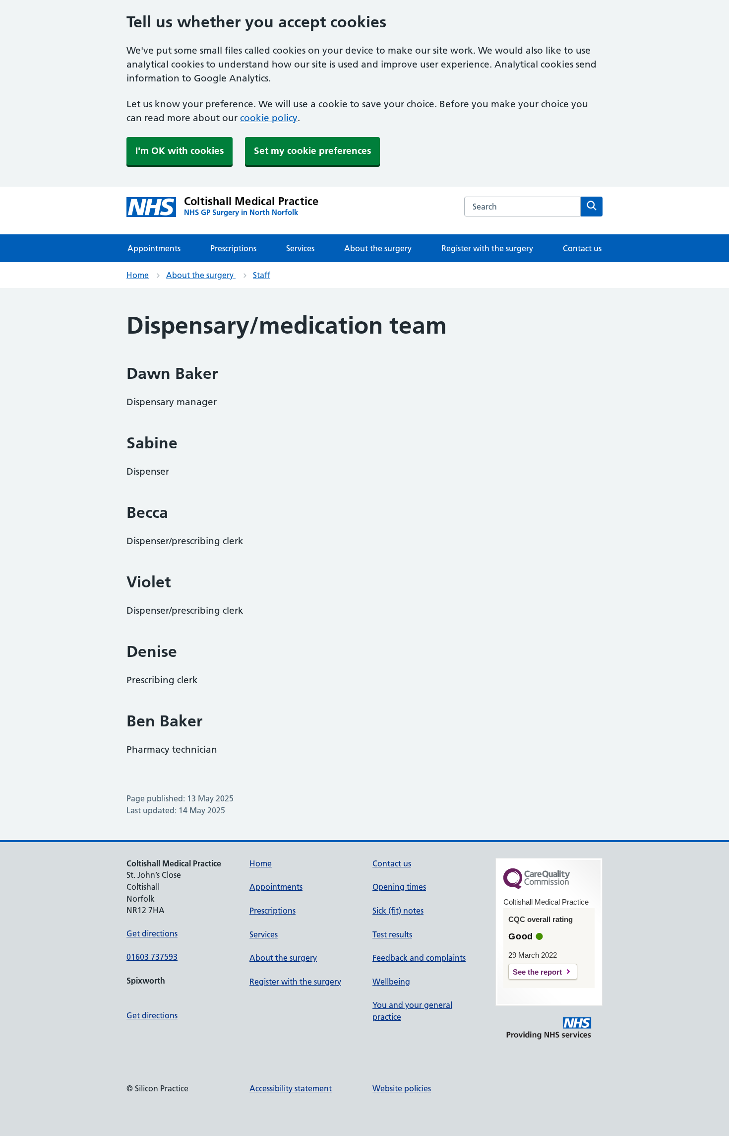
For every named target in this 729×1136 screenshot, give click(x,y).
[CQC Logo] (536, 887)
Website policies (401, 1088)
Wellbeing (391, 982)
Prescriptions (233, 248)
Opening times (399, 887)
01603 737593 (152, 957)
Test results (392, 934)
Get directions (152, 933)
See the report (537, 972)
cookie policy (269, 118)
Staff (261, 275)
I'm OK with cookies (179, 150)
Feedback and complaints (419, 958)
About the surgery (378, 248)
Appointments (154, 248)
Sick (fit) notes (398, 911)
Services (300, 248)
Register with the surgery (487, 248)
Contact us (582, 248)
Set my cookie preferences (312, 150)
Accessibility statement (290, 1088)
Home (137, 275)
